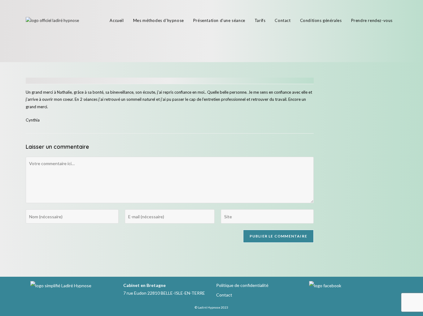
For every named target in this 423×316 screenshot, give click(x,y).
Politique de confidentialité (242, 285)
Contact (224, 294)
